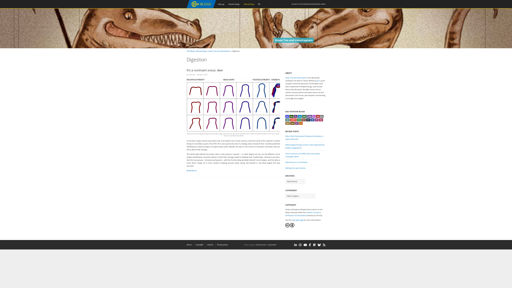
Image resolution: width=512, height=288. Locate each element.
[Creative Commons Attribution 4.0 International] (287, 226)
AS (287, 116)
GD (318, 116)
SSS (292, 123)
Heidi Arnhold (261, 245)
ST (297, 123)
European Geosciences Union (313, 4)
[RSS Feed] (324, 244)
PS (317, 120)
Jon (318, 80)
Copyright (199, 244)
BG (291, 116)
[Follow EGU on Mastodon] (314, 244)
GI (322, 116)
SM (321, 120)
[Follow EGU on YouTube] (305, 244)
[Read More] (191, 170)
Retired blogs (249, 4)
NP (308, 120)
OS (312, 120)
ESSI (309, 116)
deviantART (272, 245)
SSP (287, 123)
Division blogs (234, 4)
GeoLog (221, 4)
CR (300, 116)
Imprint (210, 244)
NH (303, 120)
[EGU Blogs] (201, 8)
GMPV (293, 120)
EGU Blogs (191, 51)
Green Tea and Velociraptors (219, 51)
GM (287, 120)
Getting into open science (295, 168)
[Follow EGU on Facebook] (310, 244)
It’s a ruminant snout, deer (205, 70)
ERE (304, 116)
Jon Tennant (191, 75)
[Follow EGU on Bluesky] (319, 244)
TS (301, 123)
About (189, 244)
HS (299, 120)
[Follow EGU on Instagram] (300, 244)
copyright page (297, 220)
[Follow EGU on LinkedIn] (295, 244)
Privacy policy (222, 244)
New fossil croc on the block (296, 162)
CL (296, 116)
